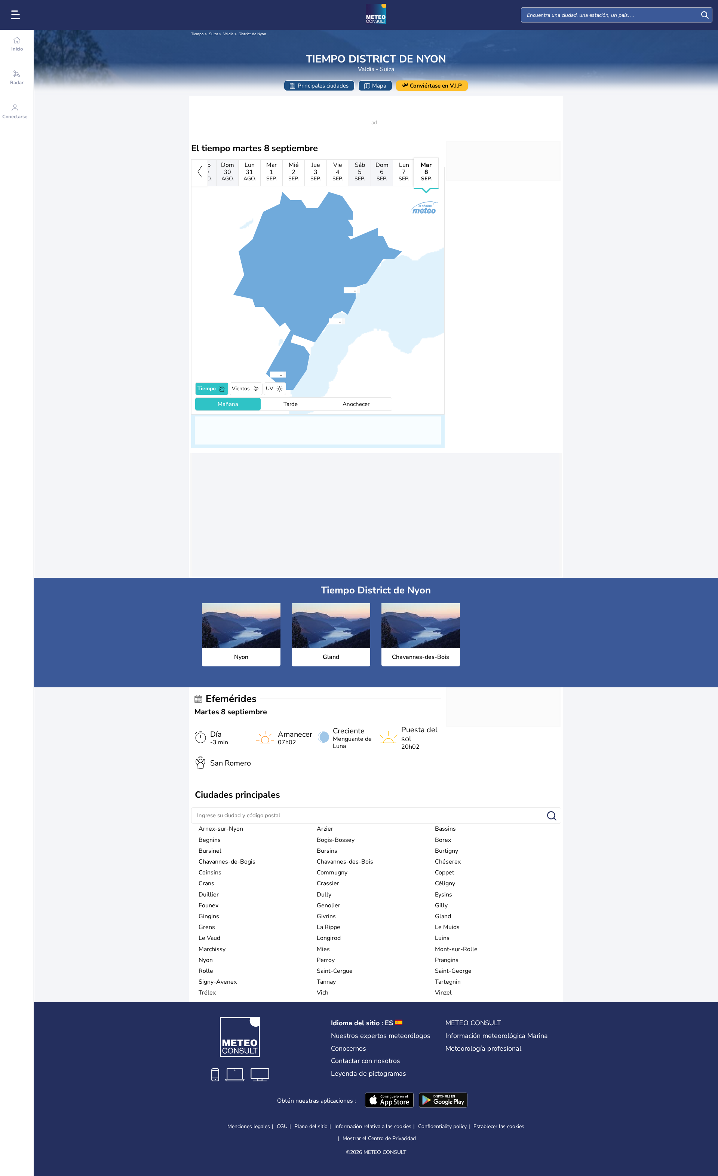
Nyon (206, 960)
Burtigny (446, 851)
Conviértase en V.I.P (436, 85)
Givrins (326, 916)
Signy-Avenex (218, 982)
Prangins (446, 960)
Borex (443, 840)
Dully (324, 895)
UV (269, 388)
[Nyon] (329, 321)
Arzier (325, 829)
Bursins (327, 851)
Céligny (445, 883)
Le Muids (447, 927)
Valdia (228, 34)
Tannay (326, 982)
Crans (206, 883)
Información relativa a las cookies (372, 1126)
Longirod (329, 938)
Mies (323, 949)
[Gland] (344, 290)
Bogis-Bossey (336, 840)
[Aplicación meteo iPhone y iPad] (389, 1101)
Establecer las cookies (498, 1127)
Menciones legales (248, 1126)
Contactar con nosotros (365, 1060)
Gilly (441, 905)
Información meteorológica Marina (496, 1035)
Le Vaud (209, 938)
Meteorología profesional (483, 1048)
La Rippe (328, 927)
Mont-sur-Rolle (456, 949)
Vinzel (443, 993)
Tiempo (197, 34)
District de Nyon (252, 34)
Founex (208, 905)
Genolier (328, 905)
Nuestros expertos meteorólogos (380, 1035)
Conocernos (348, 1048)
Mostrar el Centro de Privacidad (379, 1139)
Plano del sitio (311, 1126)
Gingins (209, 916)
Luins (442, 938)
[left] (199, 172)
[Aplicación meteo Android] (443, 1101)
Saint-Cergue (335, 971)
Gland (443, 916)
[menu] (17, 15)
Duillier (209, 895)
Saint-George (453, 971)
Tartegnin (448, 982)
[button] (328, 321)
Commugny (332, 872)
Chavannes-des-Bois (345, 862)
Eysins (443, 895)
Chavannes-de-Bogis (227, 862)
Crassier (328, 883)
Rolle (206, 971)
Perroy (326, 960)
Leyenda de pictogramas (368, 1073)
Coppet (444, 872)
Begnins (210, 840)
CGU (282, 1126)
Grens (207, 927)
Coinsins (210, 872)
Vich (322, 993)
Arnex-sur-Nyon (221, 829)
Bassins (445, 829)
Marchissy (212, 949)
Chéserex (448, 862)
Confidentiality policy (442, 1126)
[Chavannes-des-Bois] (270, 374)
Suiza (213, 34)
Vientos (241, 388)
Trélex (207, 993)
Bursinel (210, 851)
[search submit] (704, 14)
